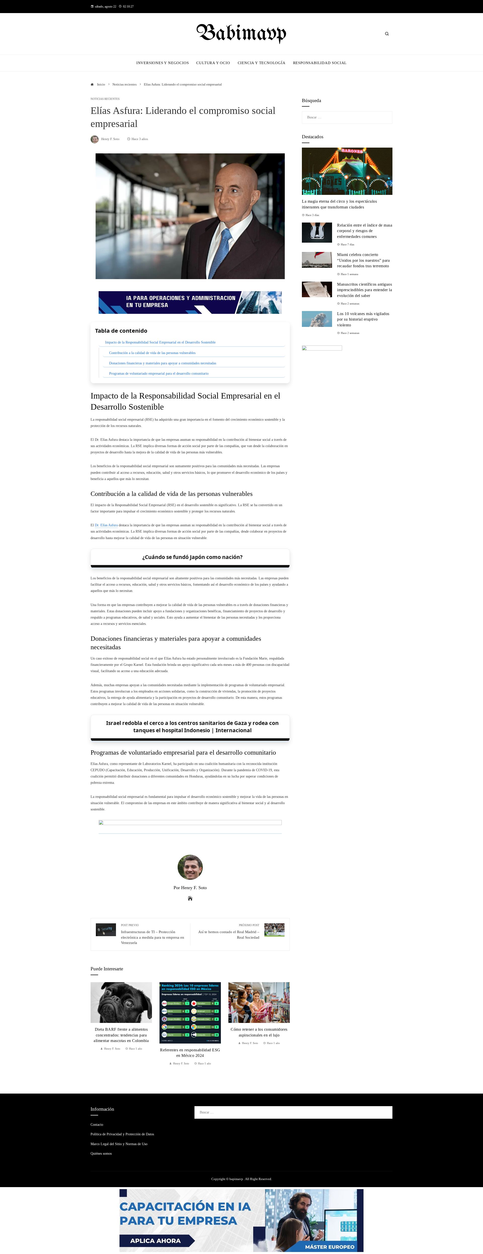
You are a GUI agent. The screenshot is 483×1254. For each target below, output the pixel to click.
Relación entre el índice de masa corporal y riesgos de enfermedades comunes (364, 231)
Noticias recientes (105, 99)
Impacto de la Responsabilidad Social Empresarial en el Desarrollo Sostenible (160, 342)
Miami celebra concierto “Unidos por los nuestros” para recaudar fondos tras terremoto (363, 260)
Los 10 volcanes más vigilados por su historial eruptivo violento (363, 319)
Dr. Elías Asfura (106, 525)
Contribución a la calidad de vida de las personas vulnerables (152, 353)
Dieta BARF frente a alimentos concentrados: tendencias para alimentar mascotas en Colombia (121, 1035)
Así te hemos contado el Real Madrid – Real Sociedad (228, 931)
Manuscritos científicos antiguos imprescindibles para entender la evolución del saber (364, 290)
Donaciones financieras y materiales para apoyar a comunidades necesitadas (162, 363)
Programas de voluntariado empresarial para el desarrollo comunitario (159, 373)
